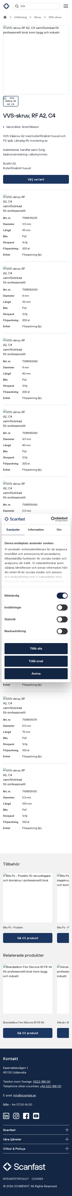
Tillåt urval (36, 661)
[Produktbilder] (36, 65)
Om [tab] (59, 529)
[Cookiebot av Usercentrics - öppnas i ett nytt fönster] (51, 519)
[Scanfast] (5, 17)
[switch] (62, 607)
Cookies (37, 1178)
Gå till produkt (27, 937)
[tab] (10, 101)
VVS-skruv (55, 17)
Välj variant (36, 179)
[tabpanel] (36, 59)
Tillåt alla (36, 648)
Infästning (20, 17)
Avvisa (36, 673)
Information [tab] (36, 529)
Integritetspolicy (16, 1178)
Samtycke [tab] (13, 529)
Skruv (37, 17)
